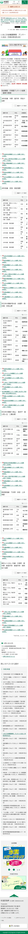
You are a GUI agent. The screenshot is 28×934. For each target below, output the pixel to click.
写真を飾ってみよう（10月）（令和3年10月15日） (15, 722)
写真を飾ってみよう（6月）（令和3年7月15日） (15, 754)
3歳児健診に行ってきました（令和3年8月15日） (15, 744)
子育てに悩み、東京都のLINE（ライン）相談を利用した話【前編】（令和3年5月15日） (14, 796)
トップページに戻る (6, 917)
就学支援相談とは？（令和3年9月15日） (14, 726)
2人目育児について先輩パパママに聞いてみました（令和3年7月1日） (14, 764)
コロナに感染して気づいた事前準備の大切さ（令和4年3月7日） (14, 683)
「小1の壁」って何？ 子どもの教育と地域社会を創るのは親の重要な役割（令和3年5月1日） (14, 814)
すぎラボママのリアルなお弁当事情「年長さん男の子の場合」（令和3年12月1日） (14, 707)
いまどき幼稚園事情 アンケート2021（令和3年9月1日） (14, 734)
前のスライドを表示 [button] (9, 870)
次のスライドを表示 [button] (14, 870)
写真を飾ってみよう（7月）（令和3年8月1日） (14, 749)
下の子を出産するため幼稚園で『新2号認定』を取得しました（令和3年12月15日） (14, 702)
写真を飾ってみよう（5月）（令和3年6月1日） (14, 785)
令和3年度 (23, 21)
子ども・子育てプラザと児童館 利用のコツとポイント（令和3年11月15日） (14, 712)
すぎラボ (12, 21)
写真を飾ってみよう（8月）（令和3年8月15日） (15, 739)
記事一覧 (17, 21)
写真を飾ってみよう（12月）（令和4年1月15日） (14, 697)
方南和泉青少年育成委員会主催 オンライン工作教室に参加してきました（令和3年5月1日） (14, 807)
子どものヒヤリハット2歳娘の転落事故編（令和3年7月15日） (14, 759)
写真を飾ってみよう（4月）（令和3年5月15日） (15, 790)
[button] (14, 2)
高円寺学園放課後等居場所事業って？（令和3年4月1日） (14, 833)
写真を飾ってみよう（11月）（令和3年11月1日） (15, 717)
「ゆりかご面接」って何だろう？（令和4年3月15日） (14, 678)
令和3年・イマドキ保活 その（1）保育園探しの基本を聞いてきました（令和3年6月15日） (14, 774)
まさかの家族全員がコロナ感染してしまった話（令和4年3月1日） (14, 688)
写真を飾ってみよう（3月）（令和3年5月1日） (14, 802)
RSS (3, 920)
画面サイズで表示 (22, 106)
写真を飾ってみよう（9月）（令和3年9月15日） (15, 730)
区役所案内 (17, 926)
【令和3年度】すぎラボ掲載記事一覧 (13, 674)
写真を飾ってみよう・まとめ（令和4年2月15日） (14, 693)
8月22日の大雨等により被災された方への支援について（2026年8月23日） (14, 11)
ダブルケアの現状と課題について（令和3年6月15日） (14, 768)
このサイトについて (20, 917)
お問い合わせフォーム (9, 656)
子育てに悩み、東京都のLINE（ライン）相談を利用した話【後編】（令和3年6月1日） (14, 780)
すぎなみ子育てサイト (9, 19)
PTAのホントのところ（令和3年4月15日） (14, 819)
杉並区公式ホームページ (11, 18)
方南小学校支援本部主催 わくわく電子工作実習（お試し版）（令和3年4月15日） (14, 823)
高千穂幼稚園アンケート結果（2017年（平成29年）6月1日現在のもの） (14, 392)
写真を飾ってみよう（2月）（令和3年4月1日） (14, 828)
